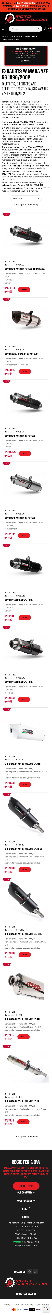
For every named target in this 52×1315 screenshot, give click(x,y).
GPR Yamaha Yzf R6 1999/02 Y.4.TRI (22, 1019)
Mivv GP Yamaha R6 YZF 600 (19, 600)
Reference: (9, 265)
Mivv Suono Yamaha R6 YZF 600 (21, 353)
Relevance (17, 198)
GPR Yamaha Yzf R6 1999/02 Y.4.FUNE (23, 849)
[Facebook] (29, 1271)
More (24, 290)
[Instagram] (35, 1271)
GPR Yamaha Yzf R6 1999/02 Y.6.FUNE (23, 934)
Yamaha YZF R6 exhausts (25, 190)
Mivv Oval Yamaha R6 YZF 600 (20, 435)
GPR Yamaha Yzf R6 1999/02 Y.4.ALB (23, 763)
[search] (39, 29)
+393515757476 (31, 1241)
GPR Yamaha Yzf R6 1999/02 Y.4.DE (22, 1101)
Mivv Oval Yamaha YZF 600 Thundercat (25, 269)
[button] (26, 1186)
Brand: (7, 262)
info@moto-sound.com (26, 1245)
